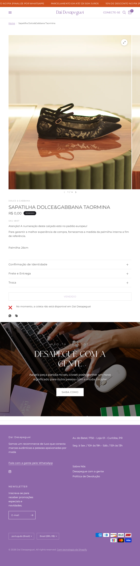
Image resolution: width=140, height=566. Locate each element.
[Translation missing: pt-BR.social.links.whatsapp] (11, 316)
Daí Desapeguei (70, 12)
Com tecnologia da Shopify (72, 549)
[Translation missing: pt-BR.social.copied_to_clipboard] (17, 316)
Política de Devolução (86, 476)
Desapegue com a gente (88, 471)
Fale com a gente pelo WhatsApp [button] (31, 463)
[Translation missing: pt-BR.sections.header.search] (124, 12)
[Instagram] (12, 471)
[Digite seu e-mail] (32, 515)
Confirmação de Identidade (28, 264)
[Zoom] (124, 42)
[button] (70, 392)
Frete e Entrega (20, 273)
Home (12, 23)
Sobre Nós (79, 466)
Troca (12, 282)
